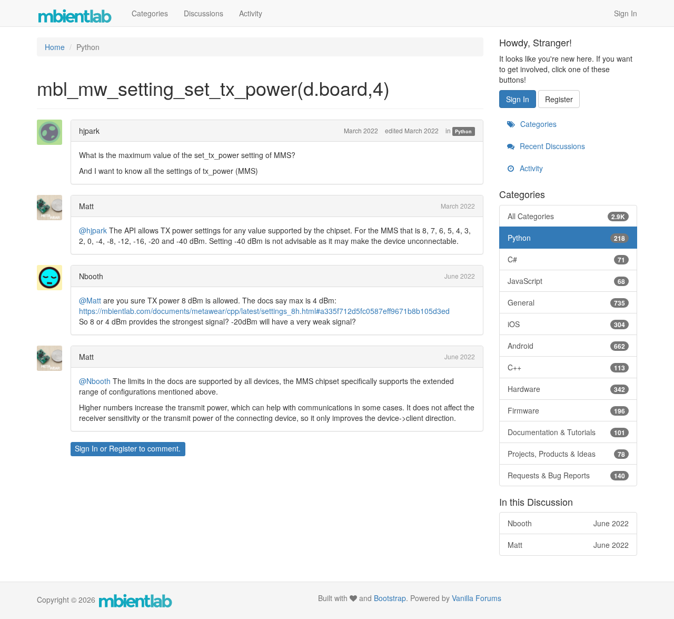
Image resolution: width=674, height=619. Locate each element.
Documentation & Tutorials (567, 432)
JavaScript (567, 281)
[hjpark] (52, 132)
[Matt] (52, 207)
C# (567, 259)
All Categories (567, 216)
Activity (250, 13)
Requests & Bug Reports (567, 475)
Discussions (203, 13)
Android (567, 345)
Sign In (625, 13)
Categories (150, 13)
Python (463, 131)
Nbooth (91, 276)
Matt (86, 206)
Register (123, 448)
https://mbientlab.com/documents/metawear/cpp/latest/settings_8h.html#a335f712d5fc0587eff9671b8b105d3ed (264, 311)
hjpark (89, 130)
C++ (567, 367)
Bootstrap (390, 598)
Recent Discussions (551, 146)
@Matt (90, 300)
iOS (567, 324)
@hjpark (93, 230)
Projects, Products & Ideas (567, 453)
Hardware (567, 389)
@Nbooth (95, 381)
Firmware (567, 410)
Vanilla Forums (476, 598)
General (567, 302)
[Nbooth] (52, 277)
